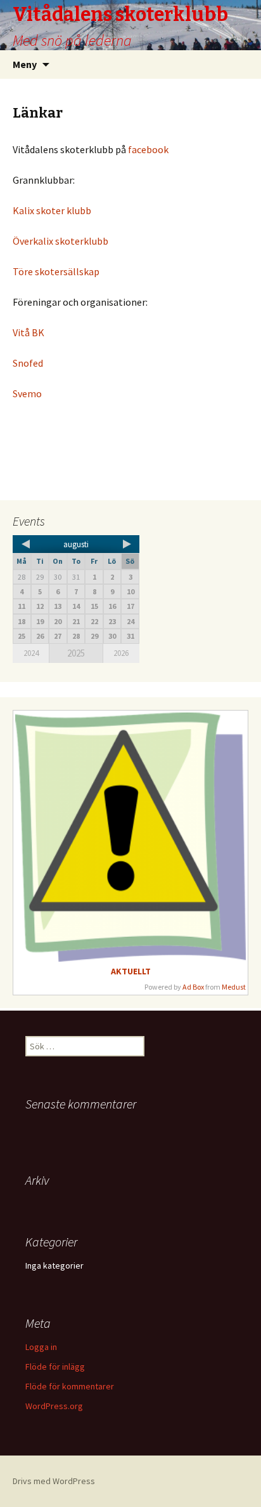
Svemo (27, 393)
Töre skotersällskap (56, 271)
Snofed (28, 363)
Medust (234, 987)
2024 (31, 653)
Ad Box (193, 987)
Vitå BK (28, 332)
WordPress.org (54, 1406)
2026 (121, 653)
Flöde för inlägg (55, 1366)
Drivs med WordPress (54, 1481)
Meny (25, 64)
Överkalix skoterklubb (60, 241)
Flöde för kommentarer (69, 1386)
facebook (149, 149)
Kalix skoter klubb (52, 210)
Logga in (41, 1347)
